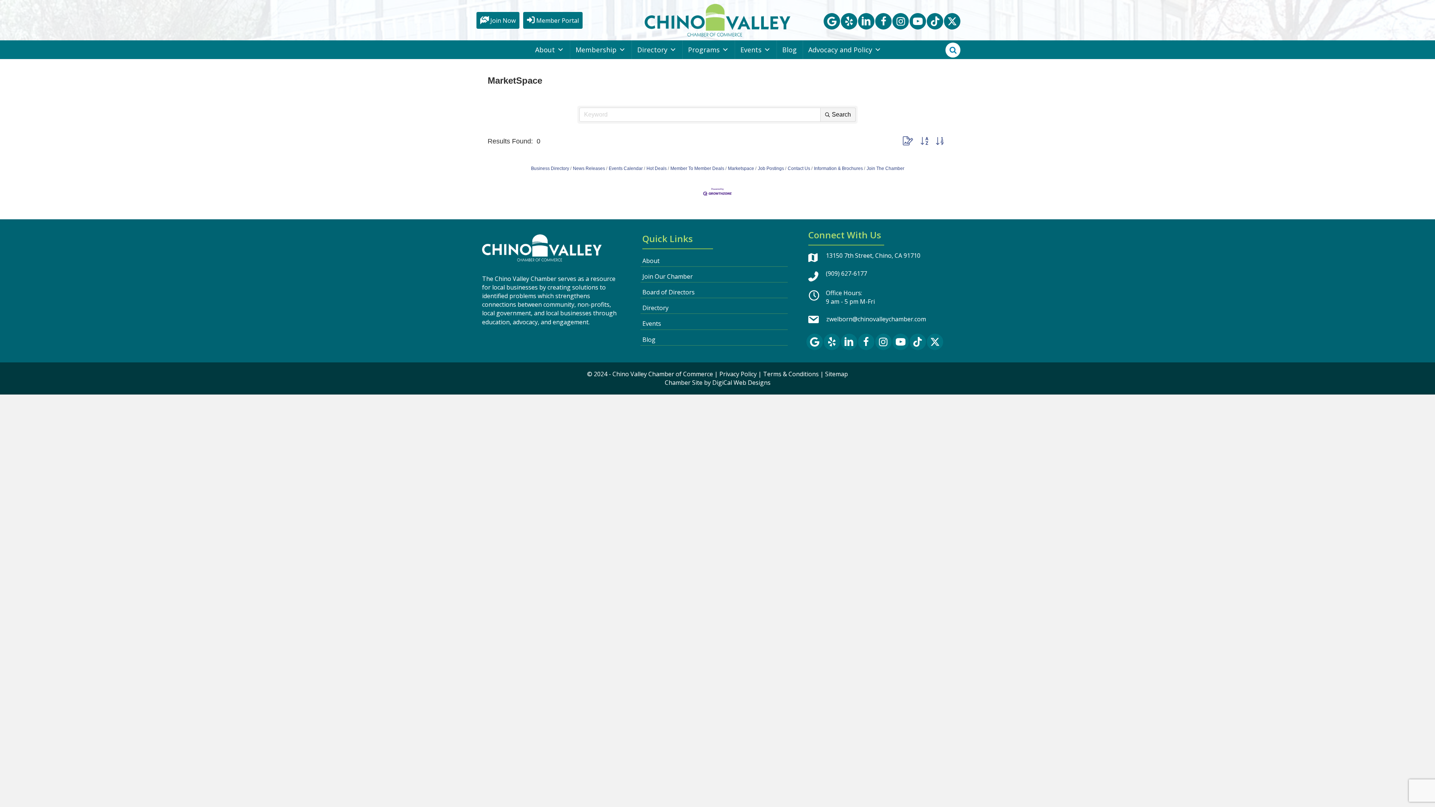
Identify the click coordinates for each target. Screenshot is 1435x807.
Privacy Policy (738, 374)
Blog (789, 49)
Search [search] (841, 114)
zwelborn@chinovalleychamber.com (876, 319)
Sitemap (836, 374)
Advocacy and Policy (840, 49)
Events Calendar (626, 168)
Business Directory (550, 168)
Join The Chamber (885, 168)
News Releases (589, 168)
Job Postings (771, 168)
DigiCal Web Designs (741, 382)
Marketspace (741, 168)
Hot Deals (656, 168)
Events (751, 49)
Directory (652, 49)
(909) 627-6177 (846, 273)
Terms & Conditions (791, 374)
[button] (832, 21)
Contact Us (799, 168)
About (545, 49)
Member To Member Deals (697, 168)
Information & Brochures (838, 168)
